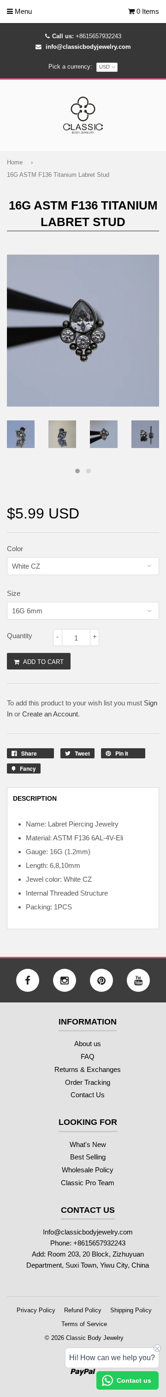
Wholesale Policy (87, 1170)
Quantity (19, 636)
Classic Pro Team (87, 1183)
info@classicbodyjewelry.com (88, 46)
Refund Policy (82, 1310)
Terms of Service (84, 1324)
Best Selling (88, 1157)
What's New (88, 1144)
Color (15, 549)
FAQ (88, 1056)
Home (15, 162)
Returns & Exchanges (87, 1069)
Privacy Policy (36, 1310)
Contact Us (88, 1095)
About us (87, 1044)
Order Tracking (87, 1082)
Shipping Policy (131, 1310)
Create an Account (50, 714)
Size (13, 593)
